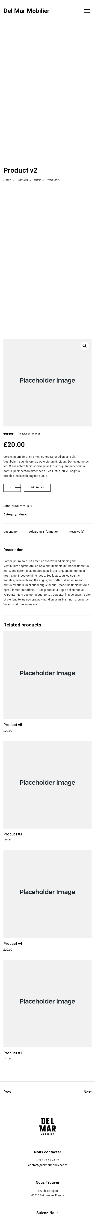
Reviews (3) (76, 531)
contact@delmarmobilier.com (47, 1165)
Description (10, 531)
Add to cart (37, 487)
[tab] (12, 534)
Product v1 (12, 1053)
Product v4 (12, 943)
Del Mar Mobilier (26, 11)
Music (37, 180)
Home (7, 180)
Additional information (44, 531)
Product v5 (12, 725)
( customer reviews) (29, 434)
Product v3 (12, 834)
